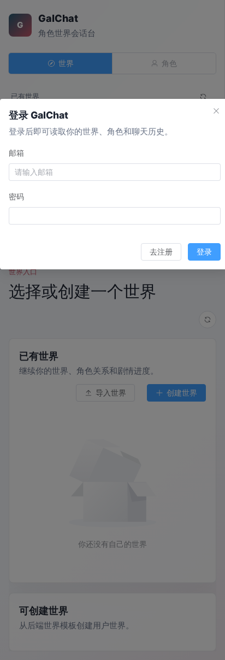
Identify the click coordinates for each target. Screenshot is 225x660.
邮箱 (16, 152)
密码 (16, 196)
